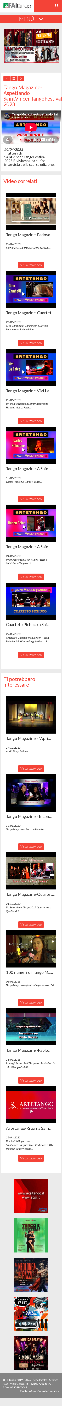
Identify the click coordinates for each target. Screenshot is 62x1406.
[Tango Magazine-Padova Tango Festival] (31, 211)
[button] (31, 211)
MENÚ (27, 19)
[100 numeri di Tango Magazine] (31, 949)
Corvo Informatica (48, 1391)
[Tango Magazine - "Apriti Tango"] (31, 715)
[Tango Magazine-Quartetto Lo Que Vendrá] (31, 871)
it (57, 5)
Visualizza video (31, 265)
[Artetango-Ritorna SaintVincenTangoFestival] (31, 1104)
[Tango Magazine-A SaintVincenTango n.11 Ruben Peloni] (31, 523)
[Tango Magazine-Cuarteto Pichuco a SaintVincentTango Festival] (31, 289)
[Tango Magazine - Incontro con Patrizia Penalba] (31, 793)
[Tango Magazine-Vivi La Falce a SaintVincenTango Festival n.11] (31, 367)
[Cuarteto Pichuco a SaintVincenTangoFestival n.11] (31, 601)
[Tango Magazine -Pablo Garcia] (31, 1027)
